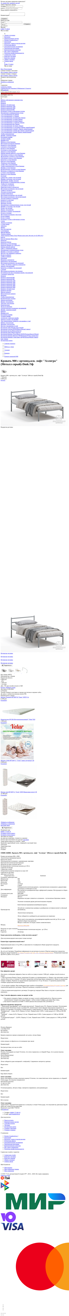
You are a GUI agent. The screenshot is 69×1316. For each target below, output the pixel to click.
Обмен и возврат (9, 59)
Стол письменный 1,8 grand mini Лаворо (13, 117)
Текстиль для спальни (7, 303)
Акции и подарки (9, 35)
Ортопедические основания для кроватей (13, 308)
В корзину (4, 700)
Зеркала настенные (6, 300)
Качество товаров (9, 58)
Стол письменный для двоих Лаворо (12, 126)
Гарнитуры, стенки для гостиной (11, 177)
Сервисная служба (10, 54)
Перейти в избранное (7, 82)
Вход (2, 69)
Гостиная (3, 176)
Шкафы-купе (5, 140)
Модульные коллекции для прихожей (12, 263)
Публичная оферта (10, 45)
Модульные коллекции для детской (11, 195)
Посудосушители (6, 229)
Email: (3, 22)
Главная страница (9, 343)
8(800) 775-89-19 (6, 831)
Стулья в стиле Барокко (8, 172)
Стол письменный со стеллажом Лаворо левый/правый (18, 127)
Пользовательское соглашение (13, 46)
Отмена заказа (8, 61)
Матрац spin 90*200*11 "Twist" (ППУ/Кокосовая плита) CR (19, 792)
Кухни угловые (5, 218)
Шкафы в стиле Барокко (8, 168)
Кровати (3, 103)
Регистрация (8, 69)
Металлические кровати (8, 293)
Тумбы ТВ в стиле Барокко (9, 164)
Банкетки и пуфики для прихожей (11, 268)
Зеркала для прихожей (7, 266)
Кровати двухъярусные (8, 105)
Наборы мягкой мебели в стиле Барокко (13, 153)
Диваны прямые (6, 234)
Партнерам (7, 42)
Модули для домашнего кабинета (11, 253)
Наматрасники (5, 305)
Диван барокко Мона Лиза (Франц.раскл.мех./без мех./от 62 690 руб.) (22, 235)
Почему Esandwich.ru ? (11, 40)
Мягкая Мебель (5, 232)
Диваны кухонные (6, 222)
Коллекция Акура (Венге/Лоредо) (11, 331)
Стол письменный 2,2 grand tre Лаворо (12, 122)
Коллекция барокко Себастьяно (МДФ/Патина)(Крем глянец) (19, 337)
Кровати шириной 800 (8, 109)
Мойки (3, 227)
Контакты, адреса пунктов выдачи (14, 43)
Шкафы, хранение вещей (8, 135)
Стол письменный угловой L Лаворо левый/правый (17, 129)
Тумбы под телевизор (7, 184)
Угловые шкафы (6, 138)
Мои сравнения (9, 1171)
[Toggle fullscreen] (3, 1313)
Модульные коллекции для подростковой (13, 197)
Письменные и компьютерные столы (12, 113)
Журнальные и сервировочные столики (13, 182)
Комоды (3, 101)
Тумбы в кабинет (6, 256)
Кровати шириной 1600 (8, 108)
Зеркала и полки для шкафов (9, 319)
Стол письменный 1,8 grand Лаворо (12, 119)
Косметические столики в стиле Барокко (13, 169)
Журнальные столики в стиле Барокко (12, 156)
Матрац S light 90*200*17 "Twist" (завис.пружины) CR (17, 760)
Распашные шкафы (6, 137)
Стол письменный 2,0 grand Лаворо (12, 121)
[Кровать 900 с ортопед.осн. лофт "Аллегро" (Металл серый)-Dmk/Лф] (4, 673)
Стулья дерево (5, 224)
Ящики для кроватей (7, 209)
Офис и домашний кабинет (9, 248)
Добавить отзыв (10, 687)
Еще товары (4, 339)
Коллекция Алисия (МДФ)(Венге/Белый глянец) (15, 329)
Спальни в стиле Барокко (8, 147)
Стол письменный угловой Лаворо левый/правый (16, 132)
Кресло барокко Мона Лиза (9, 239)
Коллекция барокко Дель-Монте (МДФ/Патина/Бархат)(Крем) (20, 334)
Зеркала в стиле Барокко (8, 151)
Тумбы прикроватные (7, 134)
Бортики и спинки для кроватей (10, 211)
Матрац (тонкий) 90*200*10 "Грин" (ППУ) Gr (15, 697)
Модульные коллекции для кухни (11, 214)
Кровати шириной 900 (8, 279)
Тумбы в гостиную (6, 190)
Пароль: (3, 24)
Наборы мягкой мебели (8, 247)
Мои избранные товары (11, 1169)
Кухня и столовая (6, 213)
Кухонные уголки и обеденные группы (13, 111)
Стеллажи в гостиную (7, 185)
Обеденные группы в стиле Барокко (12, 155)
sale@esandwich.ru (14, 1114)
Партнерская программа (11, 48)
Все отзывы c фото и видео (9, 75)
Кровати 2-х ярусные (7, 200)
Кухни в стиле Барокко (8, 148)
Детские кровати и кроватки (9, 198)
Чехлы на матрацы (6, 306)
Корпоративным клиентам (12, 50)
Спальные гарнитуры (7, 274)
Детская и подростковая (8, 192)
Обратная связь (5, 1175)
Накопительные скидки (11, 38)
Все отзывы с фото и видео (9, 72)
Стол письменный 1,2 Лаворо (10, 116)
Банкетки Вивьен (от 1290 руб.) (10, 245)
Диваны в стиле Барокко (8, 163)
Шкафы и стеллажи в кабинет (10, 251)
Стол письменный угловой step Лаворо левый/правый (17, 130)
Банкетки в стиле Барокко (9, 159)
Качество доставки (10, 56)
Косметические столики (8, 298)
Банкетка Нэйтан (6, 242)
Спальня (3, 269)
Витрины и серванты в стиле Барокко (12, 171)
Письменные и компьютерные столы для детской (16, 205)
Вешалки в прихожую (7, 260)
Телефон (3, 6)
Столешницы (5, 230)
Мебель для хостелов (7, 323)
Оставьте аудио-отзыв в (8, 833)
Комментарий (5, 15)
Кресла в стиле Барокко (8, 161)
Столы (3, 221)
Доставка (7, 1125)
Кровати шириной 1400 (8, 282)
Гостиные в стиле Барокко (9, 150)
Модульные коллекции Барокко (10, 143)
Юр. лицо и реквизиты (11, 51)
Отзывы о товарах (9, 1130)
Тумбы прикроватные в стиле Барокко (12, 166)
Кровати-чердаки (6, 201)
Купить (3, 380)
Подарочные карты (6, 340)
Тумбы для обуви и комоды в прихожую (13, 264)
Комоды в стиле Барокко (8, 174)
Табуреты (4, 226)
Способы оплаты (9, 1123)
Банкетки (3, 240)
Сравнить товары (6, 87)
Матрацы (3, 295)
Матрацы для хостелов (8, 324)
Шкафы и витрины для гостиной (11, 179)
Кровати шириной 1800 (8, 285)
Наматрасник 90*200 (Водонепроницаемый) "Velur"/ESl (18, 719)
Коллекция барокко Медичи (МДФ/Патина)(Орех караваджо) (19, 335)
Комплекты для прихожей (9, 261)
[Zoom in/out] (5, 1313)
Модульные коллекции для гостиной (12, 189)
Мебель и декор (9, 347)
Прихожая (4, 258)
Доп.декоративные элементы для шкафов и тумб (16, 321)
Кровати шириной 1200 (8, 106)
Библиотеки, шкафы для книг (10, 180)
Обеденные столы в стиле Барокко (11, 158)
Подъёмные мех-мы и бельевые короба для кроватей (17, 272)
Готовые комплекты (7, 193)
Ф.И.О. (3, 8)
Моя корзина (8, 1167)
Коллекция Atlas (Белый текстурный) (12, 327)
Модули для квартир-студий (9, 326)
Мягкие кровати (6, 292)
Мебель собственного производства (12, 100)
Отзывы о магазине (10, 1128)
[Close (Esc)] (1, 1313)
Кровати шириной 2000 (8, 287)
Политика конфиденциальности (14, 53)
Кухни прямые (5, 216)
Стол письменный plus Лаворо (10, 124)
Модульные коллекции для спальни (12, 271)
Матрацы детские (6, 203)
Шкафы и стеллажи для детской (10, 206)
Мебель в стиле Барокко (8, 142)
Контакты (7, 37)
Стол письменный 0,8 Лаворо (10, 114)
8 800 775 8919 (5, 29)
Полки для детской (6, 208)
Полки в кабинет (6, 255)
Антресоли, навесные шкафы (10, 318)
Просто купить (8, 1120)
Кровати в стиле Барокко (8, 145)
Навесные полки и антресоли (10, 187)
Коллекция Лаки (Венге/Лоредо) (11, 332)
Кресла (3, 237)
